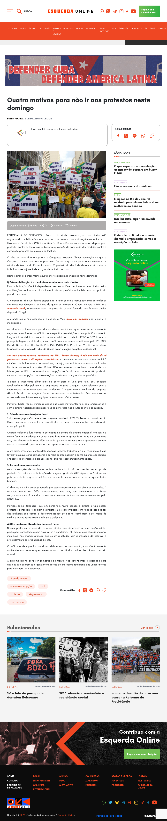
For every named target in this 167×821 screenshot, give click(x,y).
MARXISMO (124, 28)
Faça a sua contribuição (142, 753)
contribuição (148, 11)
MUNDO (32, 28)
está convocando (77, 318)
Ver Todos (147, 627)
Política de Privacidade (109, 815)
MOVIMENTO (91, 28)
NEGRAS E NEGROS (57, 31)
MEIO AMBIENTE (104, 30)
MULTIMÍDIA (150, 28)
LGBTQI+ (79, 28)
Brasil (23, 28)
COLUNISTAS (44, 28)
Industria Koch (16, 308)
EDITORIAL (13, 28)
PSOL (114, 28)
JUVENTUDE (137, 28)
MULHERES (68, 28)
